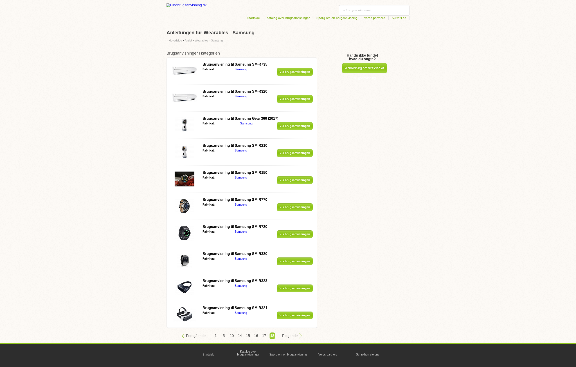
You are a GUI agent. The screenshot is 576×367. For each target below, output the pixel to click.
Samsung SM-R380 (234, 254)
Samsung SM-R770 (234, 200)
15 (248, 336)
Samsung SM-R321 (234, 308)
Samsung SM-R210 (234, 145)
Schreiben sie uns (367, 354)
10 (232, 336)
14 (240, 336)
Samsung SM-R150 (234, 172)
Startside (253, 18)
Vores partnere (374, 18)
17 (264, 336)
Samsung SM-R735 (234, 64)
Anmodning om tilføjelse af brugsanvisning (364, 69)
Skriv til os (399, 18)
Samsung (241, 69)
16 (256, 336)
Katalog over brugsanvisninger (288, 18)
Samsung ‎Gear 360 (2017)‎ (240, 118)
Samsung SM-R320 (234, 91)
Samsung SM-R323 (234, 281)
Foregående (196, 336)
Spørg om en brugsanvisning (337, 18)
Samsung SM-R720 (234, 227)
